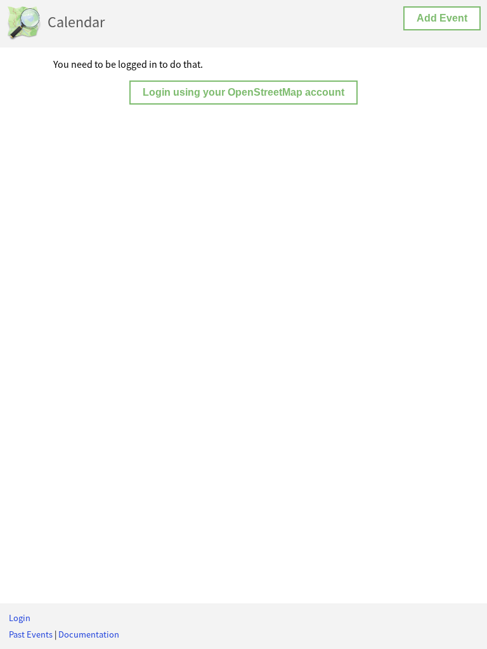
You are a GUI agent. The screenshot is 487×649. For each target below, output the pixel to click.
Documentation (88, 634)
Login (19, 618)
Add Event (442, 18)
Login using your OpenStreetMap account (243, 92)
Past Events (31, 634)
